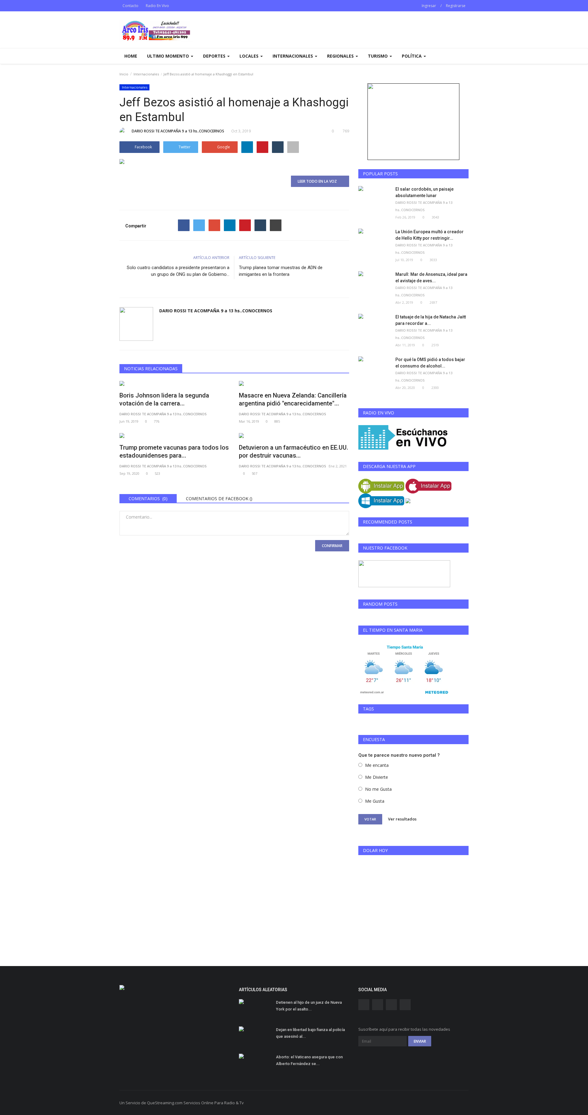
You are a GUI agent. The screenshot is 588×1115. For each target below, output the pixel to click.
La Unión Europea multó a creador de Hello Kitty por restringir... (429, 235)
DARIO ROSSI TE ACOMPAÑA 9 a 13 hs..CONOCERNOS (178, 131)
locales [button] (249, 56)
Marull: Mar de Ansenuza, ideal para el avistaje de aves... (431, 277)
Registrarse (456, 5)
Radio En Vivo (157, 5)
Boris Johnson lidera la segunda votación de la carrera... (164, 399)
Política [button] (412, 56)
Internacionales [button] (293, 56)
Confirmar (332, 545)
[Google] (214, 225)
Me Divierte (376, 777)
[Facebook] (184, 225)
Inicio (123, 74)
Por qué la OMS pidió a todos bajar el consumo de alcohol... (430, 362)
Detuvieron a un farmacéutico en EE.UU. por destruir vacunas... (293, 451)
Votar (370, 819)
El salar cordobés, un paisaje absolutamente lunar (424, 192)
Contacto (130, 5)
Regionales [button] (341, 56)
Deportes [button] (215, 56)
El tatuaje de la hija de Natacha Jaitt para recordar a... (430, 320)
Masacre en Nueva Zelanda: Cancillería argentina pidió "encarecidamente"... (293, 399)
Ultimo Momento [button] (168, 56)
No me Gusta (378, 789)
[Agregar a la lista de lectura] (293, 147)
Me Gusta (374, 801)
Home (130, 56)
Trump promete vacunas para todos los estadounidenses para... (174, 451)
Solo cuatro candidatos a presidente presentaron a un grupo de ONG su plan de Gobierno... (178, 271)
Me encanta (377, 765)
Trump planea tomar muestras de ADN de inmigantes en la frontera (280, 271)
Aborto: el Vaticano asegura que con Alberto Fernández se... (309, 1060)
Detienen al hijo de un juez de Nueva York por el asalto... (309, 1005)
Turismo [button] (378, 56)
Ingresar (429, 5)
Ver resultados (402, 819)
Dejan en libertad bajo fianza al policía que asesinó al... (310, 1033)
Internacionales (146, 74)
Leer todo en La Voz (319, 181)
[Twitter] (199, 225)
